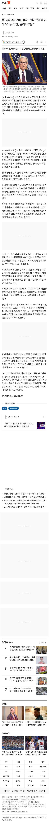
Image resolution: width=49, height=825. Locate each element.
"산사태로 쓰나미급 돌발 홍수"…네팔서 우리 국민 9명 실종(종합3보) (22, 691)
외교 (18, 767)
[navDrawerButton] (45, 2)
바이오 (43, 771)
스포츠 (5, 733)
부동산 (18, 771)
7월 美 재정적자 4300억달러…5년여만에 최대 (21, 504)
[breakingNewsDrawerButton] (41, 2)
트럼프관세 (14, 408)
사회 (18, 762)
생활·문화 (6, 776)
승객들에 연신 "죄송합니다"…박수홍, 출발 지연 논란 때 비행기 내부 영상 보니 (22, 650)
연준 (4, 408)
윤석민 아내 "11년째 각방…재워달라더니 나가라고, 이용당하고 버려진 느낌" (22, 660)
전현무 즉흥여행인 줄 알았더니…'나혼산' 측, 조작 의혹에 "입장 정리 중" (22, 681)
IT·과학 (30, 771)
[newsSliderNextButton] (45, 643)
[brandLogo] (6, 2)
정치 (6, 762)
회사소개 (7, 791)
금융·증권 (42, 767)
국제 (3, 15)
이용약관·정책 (32, 791)
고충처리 (42, 791)
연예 (4, 703)
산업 (6, 771)
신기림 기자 (9, 33)
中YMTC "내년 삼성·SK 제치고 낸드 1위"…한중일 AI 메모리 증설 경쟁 (19, 424)
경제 (30, 762)
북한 (30, 767)
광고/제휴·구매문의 (18, 791)
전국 (6, 767)
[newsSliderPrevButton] (40, 643)
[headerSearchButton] (37, 2)
